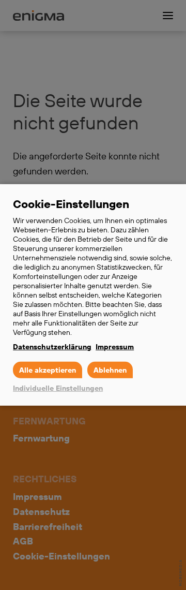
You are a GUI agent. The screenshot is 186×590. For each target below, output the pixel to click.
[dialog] (93, 295)
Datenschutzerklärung (52, 346)
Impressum (115, 346)
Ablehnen (110, 370)
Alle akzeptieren (47, 370)
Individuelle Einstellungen (58, 388)
